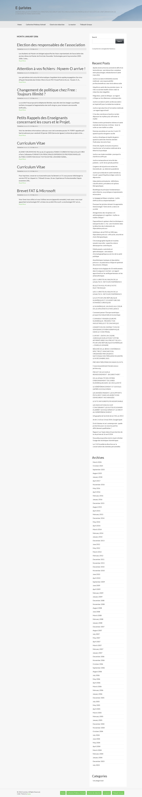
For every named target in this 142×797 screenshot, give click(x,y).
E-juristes (23, 7)
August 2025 (97, 473)
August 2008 (97, 608)
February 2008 (98, 619)
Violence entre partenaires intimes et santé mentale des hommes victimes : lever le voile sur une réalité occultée (108, 124)
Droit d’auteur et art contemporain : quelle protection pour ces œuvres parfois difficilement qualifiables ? (107, 425)
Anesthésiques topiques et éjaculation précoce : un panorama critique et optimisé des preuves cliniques (108, 262)
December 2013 (98, 541)
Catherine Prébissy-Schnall (36, 24)
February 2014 (98, 533)
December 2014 (98, 518)
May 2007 (96, 638)
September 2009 (99, 582)
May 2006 (96, 679)
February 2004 (98, 754)
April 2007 (96, 642)
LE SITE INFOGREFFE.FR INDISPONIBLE (108, 401)
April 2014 (96, 526)
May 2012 (96, 548)
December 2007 (98, 627)
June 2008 (96, 612)
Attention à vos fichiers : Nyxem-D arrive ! (51, 68)
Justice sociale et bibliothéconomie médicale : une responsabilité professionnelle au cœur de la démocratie (107, 81)
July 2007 (96, 634)
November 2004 (99, 728)
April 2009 (96, 589)
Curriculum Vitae (31, 143)
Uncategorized (98, 781)
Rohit (29, 794)
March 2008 (97, 615)
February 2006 (98, 690)
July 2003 (96, 765)
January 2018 (97, 477)
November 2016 (99, 484)
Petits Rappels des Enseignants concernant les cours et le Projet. (43, 119)
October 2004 (98, 731)
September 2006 (99, 668)
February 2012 (98, 556)
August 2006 (97, 671)
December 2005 (98, 698)
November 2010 (99, 570)
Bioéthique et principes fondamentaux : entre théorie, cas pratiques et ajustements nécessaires (108, 192)
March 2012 (97, 552)
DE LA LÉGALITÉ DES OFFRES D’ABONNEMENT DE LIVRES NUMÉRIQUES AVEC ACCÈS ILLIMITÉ (107, 380)
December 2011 (98, 559)
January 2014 (97, 537)
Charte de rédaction (57, 24)
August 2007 (97, 630)
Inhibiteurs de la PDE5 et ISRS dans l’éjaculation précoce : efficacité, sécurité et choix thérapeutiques (108, 234)
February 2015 (98, 514)
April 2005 (96, 709)
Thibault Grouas (86, 24)
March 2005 (97, 713)
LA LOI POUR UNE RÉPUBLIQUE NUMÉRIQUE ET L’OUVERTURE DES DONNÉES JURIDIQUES (106, 300)
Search (94, 37)
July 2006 (96, 675)
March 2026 (97, 462)
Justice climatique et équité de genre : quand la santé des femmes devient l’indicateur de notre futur (106, 139)
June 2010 (96, 574)
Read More (22, 61)
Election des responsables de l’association (51, 44)
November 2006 (99, 660)
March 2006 (97, 686)
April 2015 (96, 511)
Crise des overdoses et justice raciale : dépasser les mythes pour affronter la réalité (106, 116)
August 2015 (97, 507)
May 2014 (96, 522)
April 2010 (96, 578)
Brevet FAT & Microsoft (36, 190)
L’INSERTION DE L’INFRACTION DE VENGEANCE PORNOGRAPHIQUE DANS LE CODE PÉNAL (106, 329)
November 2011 (99, 563)
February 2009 (98, 593)
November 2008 (99, 604)
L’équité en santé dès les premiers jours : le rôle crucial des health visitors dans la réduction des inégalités (107, 89)
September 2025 (99, 469)
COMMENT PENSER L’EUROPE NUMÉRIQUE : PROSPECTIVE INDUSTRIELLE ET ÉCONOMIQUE (106, 321)
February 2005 (98, 716)
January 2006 (97, 694)
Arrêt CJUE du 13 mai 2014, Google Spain (107, 420)
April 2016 (96, 492)
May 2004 (96, 743)
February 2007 (98, 649)
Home (19, 24)
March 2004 (97, 750)
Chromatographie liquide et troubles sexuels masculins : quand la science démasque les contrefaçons (106, 243)
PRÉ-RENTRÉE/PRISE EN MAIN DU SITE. (108, 362)
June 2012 (96, 544)
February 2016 (98, 496)
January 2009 (97, 597)
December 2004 (98, 724)
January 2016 (97, 499)
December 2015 (98, 503)
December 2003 (98, 761)
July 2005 (96, 701)
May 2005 (96, 705)
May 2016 (96, 488)
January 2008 (97, 623)
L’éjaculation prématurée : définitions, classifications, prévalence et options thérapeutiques (106, 183)
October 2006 (98, 664)
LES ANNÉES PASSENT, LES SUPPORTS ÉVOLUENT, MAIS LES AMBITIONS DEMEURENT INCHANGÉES (107, 395)
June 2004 (96, 739)
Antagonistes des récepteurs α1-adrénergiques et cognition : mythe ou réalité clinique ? (106, 215)
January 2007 (97, 653)
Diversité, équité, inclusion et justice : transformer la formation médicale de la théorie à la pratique (107, 148)
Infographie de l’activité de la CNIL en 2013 (108, 416)
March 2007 (97, 645)
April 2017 (96, 481)
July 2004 (96, 735)
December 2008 (98, 600)
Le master (72, 24)
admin (36, 49)
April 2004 (96, 746)
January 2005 (97, 720)
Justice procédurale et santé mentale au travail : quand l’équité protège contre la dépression (107, 175)
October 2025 (98, 466)
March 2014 (97, 529)
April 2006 (96, 683)
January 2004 (97, 757)
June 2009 (96, 585)
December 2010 (98, 567)
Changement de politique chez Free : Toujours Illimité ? (47, 92)
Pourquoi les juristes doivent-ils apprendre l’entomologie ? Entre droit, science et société (108, 206)
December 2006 (98, 656)
